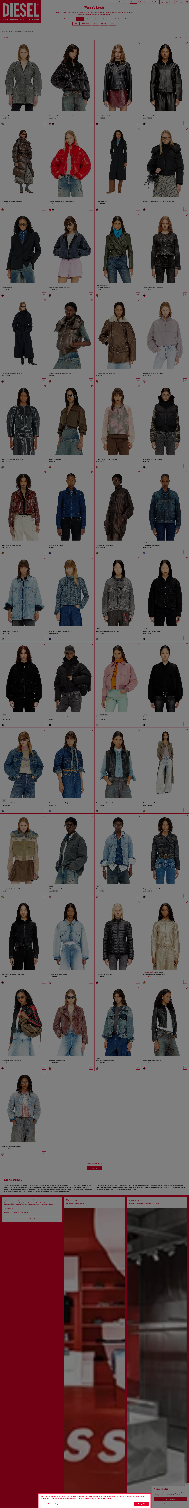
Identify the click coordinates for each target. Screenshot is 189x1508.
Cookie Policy (107, 1498)
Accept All (141, 1504)
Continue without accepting (49, 1504)
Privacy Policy (96, 1498)
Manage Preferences (77, 1498)
